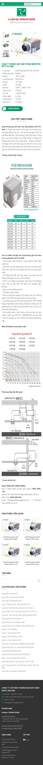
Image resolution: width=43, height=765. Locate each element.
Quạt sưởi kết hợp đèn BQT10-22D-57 (16, 654)
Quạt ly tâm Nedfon (9, 629)
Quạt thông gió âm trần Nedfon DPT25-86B (10, 538)
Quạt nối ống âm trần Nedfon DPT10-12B (17, 662)
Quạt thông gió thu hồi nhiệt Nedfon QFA (18, 647)
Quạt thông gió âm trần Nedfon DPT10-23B (32, 563)
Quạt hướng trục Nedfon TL (12, 619)
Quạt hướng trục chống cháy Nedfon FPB (18, 626)
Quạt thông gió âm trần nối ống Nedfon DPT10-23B (20, 666)
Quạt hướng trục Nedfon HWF (13, 622)
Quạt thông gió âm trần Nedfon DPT (16, 604)
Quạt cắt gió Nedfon (10, 594)
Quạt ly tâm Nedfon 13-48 (12, 637)
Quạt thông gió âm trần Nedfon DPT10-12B (10, 563)
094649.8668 (13, 108)
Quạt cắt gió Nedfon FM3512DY (14, 671)
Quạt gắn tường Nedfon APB (13, 597)
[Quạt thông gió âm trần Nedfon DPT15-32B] (32, 526)
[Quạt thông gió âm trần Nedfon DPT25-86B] (11, 526)
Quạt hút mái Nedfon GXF (11, 651)
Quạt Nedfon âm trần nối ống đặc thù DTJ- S (19, 611)
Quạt (24, 255)
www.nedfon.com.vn (10, 503)
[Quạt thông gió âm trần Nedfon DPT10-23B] (32, 552)
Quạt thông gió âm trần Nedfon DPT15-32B (32, 538)
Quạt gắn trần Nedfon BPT (12, 601)
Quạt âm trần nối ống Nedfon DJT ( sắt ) (17, 608)
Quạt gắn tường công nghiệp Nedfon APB (18, 644)
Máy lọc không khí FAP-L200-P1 (14, 658)
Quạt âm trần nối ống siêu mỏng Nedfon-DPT (19, 615)
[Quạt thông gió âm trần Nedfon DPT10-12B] (11, 552)
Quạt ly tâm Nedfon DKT (11, 640)
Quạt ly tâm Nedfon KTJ (11, 633)
